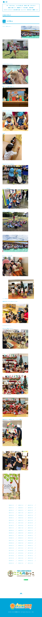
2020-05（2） (21, 532)
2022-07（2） (30, 515)
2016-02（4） (11, 563)
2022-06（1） (11, 517)
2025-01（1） (21, 505)
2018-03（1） (21, 545)
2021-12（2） (30, 520)
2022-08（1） (21, 515)
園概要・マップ (35, 9)
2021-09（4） (30, 522)
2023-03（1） (21, 510)
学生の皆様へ (25, 7)
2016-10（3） (30, 558)
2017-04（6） (11, 555)
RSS (33, 611)
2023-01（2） (30, 510)
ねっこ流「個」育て (19, 5)
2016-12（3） (21, 558)
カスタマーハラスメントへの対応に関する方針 (12, 9)
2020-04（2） (30, 532)
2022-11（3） (21, 512)
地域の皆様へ (31, 7)
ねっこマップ (23, 9)
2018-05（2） (30, 542)
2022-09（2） (11, 515)
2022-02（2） (11, 520)
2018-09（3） (30, 540)
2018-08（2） (11, 542)
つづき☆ (9, 21)
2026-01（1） (11, 505)
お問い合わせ (29, 9)
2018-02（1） (30, 545)
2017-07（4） (11, 553)
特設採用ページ (19, 7)
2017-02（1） (30, 555)
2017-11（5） (30, 548)
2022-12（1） (11, 512)
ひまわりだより (33, 5)
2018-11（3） (11, 540)
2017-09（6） (21, 550)
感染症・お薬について (12, 7)
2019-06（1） (11, 537)
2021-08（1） (11, 525)
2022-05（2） (21, 517)
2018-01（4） (11, 548)
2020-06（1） (11, 532)
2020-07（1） (30, 530)
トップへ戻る (21, 593)
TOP (7, 5)
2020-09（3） (11, 530)
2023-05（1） (30, 507)
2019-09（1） (30, 535)
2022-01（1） (21, 520)
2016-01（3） (21, 563)
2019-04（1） (21, 537)
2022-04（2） (30, 517)
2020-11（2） (21, 527)
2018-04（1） (11, 545)
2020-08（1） (21, 530)
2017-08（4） (30, 550)
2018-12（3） (30, 537)
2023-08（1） (21, 507)
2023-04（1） (11, 510)
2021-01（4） (30, 525)
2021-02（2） (21, 525)
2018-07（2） (21, 542)
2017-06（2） (21, 553)
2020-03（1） (11, 535)
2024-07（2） (30, 505)
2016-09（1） (11, 560)
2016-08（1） (21, 560)
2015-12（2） (30, 563)
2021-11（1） (11, 522)
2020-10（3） (30, 527)
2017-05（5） (30, 553)
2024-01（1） (11, 507)
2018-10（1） (21, 540)
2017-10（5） (11, 550)
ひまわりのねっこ (12, 5)
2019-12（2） (21, 535)
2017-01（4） (11, 558)
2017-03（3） (21, 555)
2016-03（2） (30, 560)
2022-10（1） (30, 512)
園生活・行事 (26, 5)
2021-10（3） (21, 522)
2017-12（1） (21, 548)
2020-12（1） (11, 527)
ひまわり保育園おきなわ (16, 611)
